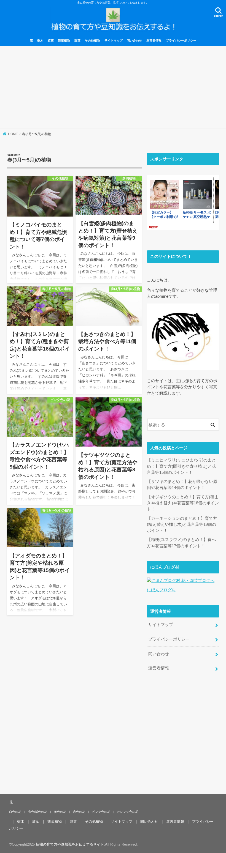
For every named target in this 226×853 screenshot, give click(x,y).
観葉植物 (64, 40)
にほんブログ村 (161, 590)
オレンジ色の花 (127, 811)
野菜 (77, 40)
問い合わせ (134, 40)
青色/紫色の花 (37, 811)
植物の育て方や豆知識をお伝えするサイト (70, 844)
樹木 (40, 40)
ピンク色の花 (101, 811)
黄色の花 (60, 811)
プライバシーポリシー (181, 40)
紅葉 (51, 40)
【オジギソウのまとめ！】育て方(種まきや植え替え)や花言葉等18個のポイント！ (183, 503)
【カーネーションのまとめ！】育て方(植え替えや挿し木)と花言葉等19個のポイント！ (182, 524)
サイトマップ (113, 40)
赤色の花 (79, 811)
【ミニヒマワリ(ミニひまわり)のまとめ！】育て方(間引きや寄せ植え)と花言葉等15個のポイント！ (181, 466)
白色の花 (15, 811)
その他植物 (92, 40)
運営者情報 (154, 40)
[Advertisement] (113, 87)
